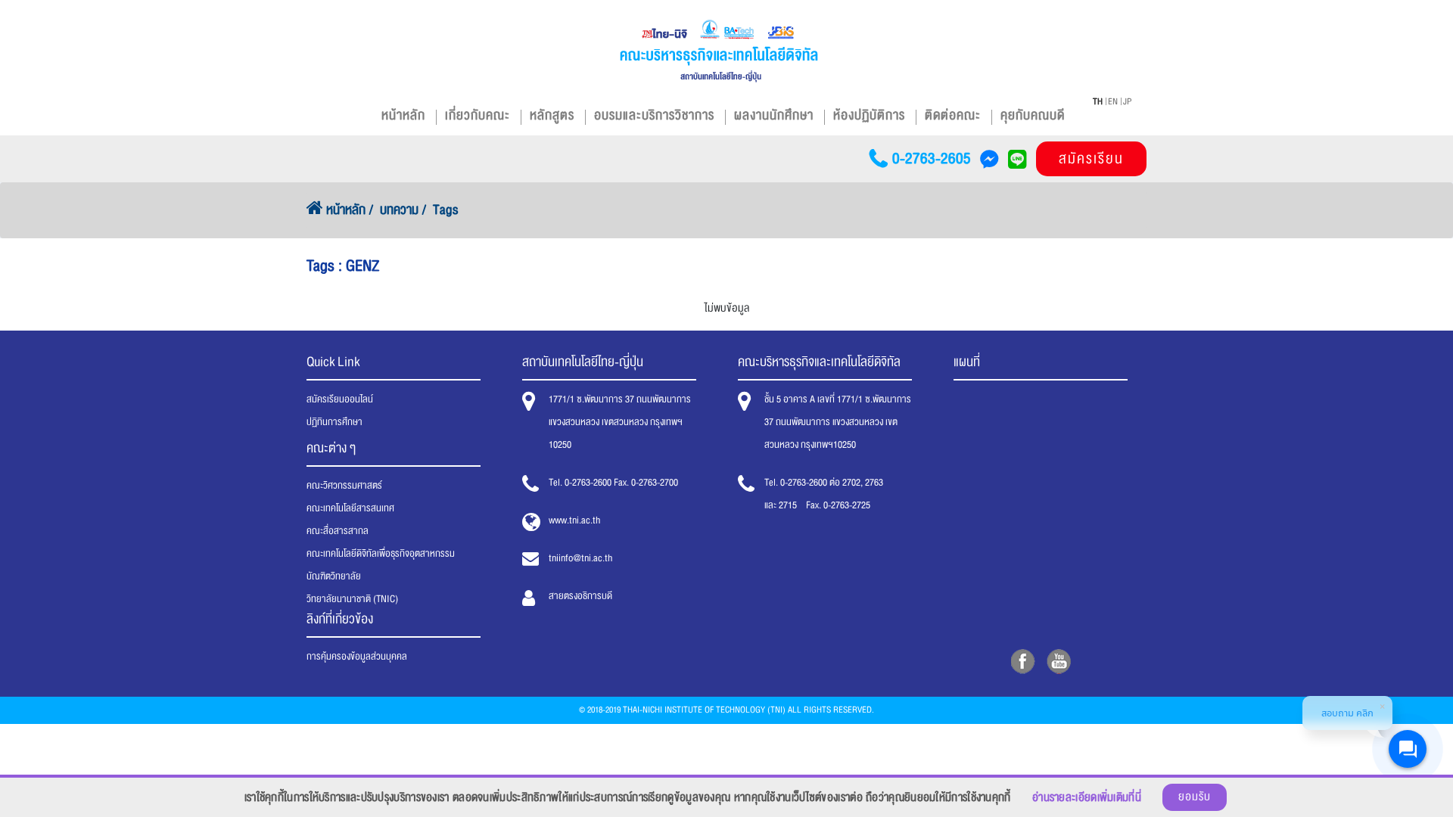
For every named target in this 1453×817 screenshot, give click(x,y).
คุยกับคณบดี (1032, 115)
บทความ (399, 210)
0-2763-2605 (931, 158)
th (1098, 102)
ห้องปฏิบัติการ (869, 115)
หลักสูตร (552, 115)
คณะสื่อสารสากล (337, 531)
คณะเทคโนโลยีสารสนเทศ (350, 508)
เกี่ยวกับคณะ (477, 115)
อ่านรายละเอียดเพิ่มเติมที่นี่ (1086, 797)
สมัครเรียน (1091, 159)
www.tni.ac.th (574, 520)
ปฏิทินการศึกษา (334, 422)
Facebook (1022, 661)
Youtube (1058, 661)
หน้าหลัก (403, 115)
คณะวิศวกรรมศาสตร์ (344, 485)
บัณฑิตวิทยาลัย (333, 576)
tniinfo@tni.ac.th (580, 558)
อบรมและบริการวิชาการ (654, 115)
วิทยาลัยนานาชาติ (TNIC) (352, 599)
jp (1127, 102)
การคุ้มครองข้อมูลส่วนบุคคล (356, 656)
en (1113, 102)
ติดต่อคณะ (953, 115)
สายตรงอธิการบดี (580, 596)
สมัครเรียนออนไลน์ (339, 399)
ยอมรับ (1194, 796)
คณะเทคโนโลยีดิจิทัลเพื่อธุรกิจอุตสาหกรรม (380, 553)
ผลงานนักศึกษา (774, 115)
